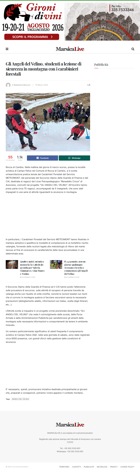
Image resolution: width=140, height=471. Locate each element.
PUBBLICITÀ (89, 467)
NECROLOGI (102, 467)
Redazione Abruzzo (22, 85)
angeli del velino (20, 399)
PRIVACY (114, 467)
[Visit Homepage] (70, 49)
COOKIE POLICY (127, 467)
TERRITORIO (64, 467)
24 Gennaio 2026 (28, 277)
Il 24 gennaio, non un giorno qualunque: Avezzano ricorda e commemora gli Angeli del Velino (76, 267)
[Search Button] (133, 49)
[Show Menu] (7, 49)
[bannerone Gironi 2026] (70, 21)
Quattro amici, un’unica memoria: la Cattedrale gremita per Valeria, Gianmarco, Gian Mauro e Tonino (32, 267)
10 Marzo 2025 (41, 85)
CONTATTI (76, 467)
